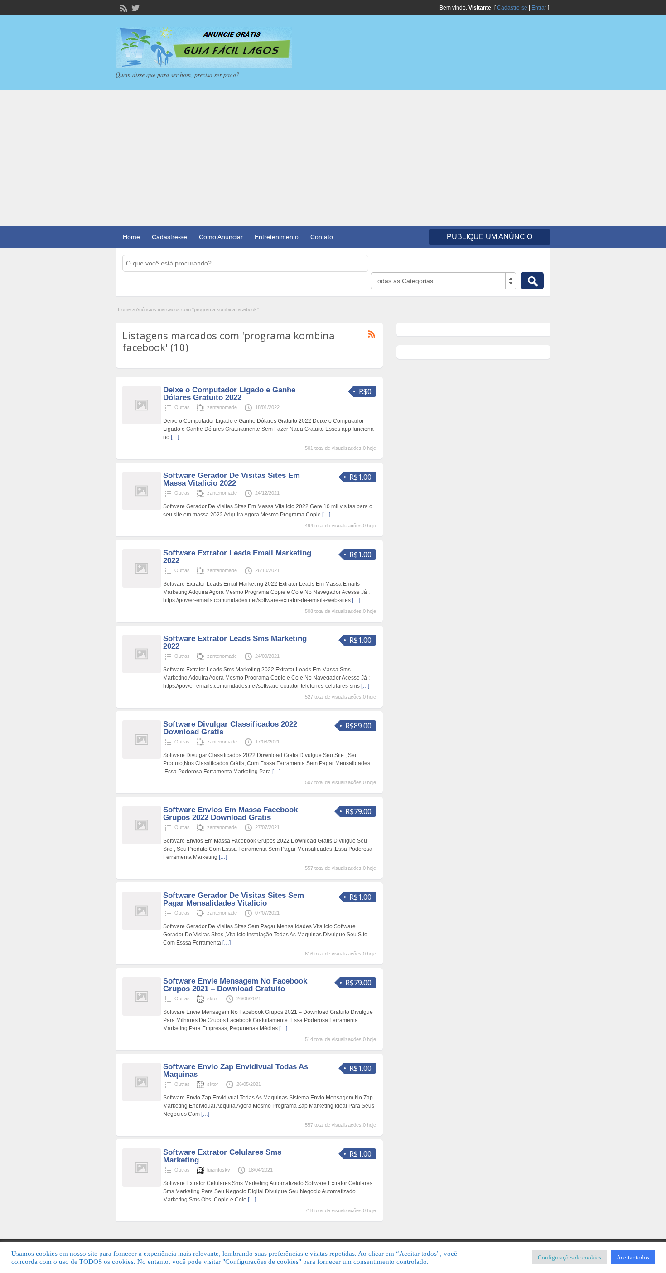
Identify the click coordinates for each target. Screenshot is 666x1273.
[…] (175, 437)
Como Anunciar (221, 237)
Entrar (538, 8)
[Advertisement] (333, 158)
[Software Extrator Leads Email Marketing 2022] (141, 586)
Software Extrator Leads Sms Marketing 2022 (235, 642)
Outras (182, 407)
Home (131, 237)
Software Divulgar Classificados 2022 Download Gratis (230, 728)
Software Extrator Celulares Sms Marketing (222, 1156)
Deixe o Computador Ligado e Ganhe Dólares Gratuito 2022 (229, 394)
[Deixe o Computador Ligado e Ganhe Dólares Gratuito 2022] (141, 423)
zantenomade (222, 407)
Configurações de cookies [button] (569, 1257)
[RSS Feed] (122, 7)
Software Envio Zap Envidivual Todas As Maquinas (235, 1070)
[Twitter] (134, 7)
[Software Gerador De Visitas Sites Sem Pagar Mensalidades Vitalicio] (141, 928)
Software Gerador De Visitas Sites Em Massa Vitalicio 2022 (231, 479)
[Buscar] (532, 280)
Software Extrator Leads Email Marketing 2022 (237, 557)
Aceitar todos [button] (633, 1257)
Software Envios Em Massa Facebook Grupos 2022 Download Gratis (230, 813)
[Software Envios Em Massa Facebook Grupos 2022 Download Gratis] (141, 842)
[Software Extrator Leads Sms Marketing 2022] (141, 671)
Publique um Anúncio (489, 237)
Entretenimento (277, 237)
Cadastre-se (512, 8)
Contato (321, 237)
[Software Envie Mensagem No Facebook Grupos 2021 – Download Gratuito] (141, 1014)
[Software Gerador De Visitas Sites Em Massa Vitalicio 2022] (141, 508)
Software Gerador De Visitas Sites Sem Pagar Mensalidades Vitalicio (233, 899)
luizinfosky (218, 1169)
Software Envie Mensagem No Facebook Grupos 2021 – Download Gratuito (235, 985)
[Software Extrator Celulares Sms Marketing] (141, 1185)
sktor (212, 998)
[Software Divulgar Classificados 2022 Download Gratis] (141, 757)
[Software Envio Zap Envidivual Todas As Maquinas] (141, 1099)
